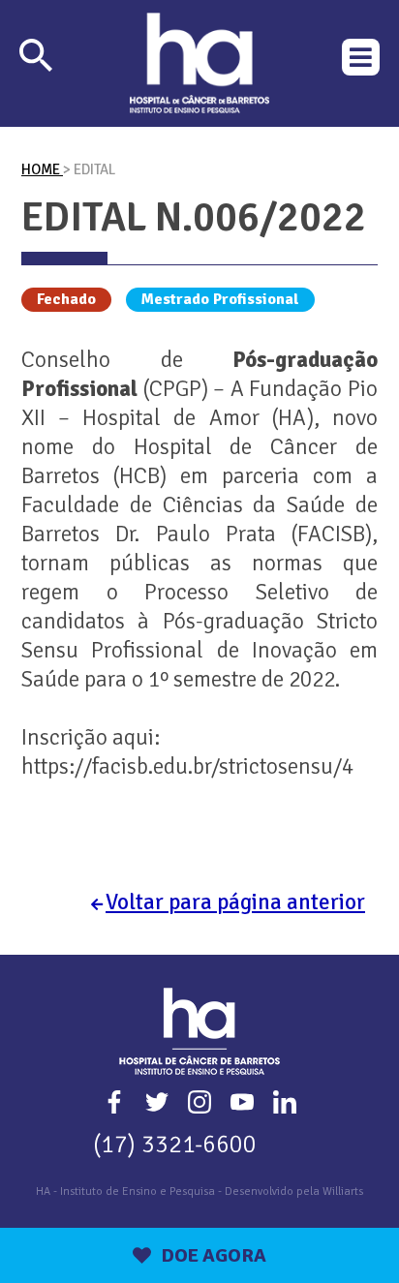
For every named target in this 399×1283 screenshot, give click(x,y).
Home (42, 169)
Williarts (342, 1191)
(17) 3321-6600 (175, 1144)
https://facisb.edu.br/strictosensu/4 (187, 766)
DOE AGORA (213, 1255)
